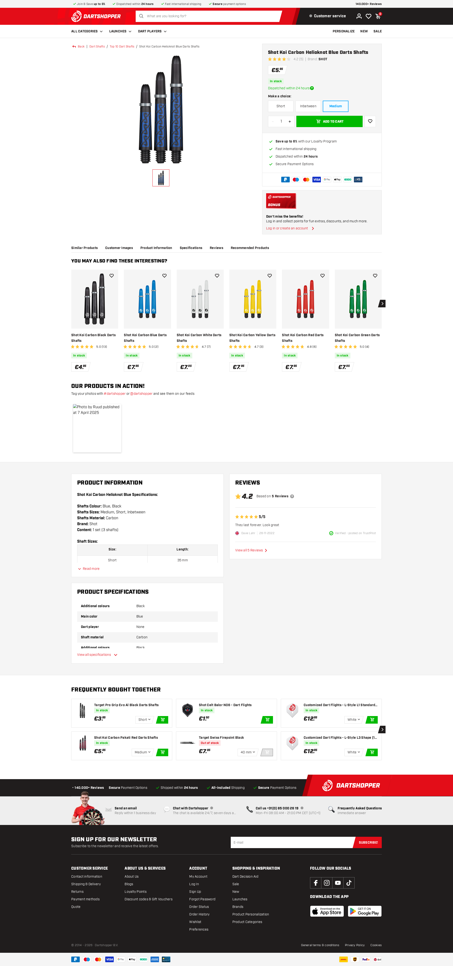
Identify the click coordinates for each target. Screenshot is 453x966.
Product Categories (247, 922)
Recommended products (250, 248)
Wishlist (195, 922)
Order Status (199, 907)
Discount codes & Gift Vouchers (148, 899)
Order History (199, 914)
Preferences (198, 929)
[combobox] (210, 16)
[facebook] (315, 883)
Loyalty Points (136, 892)
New (235, 892)
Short (281, 106)
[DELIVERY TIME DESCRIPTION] (312, 88)
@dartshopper (141, 394)
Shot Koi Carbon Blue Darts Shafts (145, 338)
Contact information (86, 877)
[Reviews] (292, 496)
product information (156, 248)
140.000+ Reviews (369, 4)
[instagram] (326, 883)
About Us (131, 877)
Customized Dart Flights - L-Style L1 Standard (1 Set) (339, 705)
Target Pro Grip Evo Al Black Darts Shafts (126, 705)
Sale (235, 884)
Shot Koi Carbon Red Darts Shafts (302, 338)
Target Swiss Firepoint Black (221, 738)
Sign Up (195, 892)
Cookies (376, 945)
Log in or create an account (287, 228)
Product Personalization (250, 914)
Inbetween (308, 106)
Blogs (129, 884)
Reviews (216, 248)
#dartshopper (115, 394)
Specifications (191, 248)
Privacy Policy (355, 945)
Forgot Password (202, 899)
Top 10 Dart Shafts (122, 46)
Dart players (150, 31)
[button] (97, 428)
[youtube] (338, 883)
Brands (237, 907)
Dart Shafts (97, 46)
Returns (77, 892)
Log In (194, 884)
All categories (84, 31)
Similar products (84, 248)
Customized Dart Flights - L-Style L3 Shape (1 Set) (341, 738)
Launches (118, 31)
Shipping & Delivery (86, 884)
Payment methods (85, 899)
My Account (198, 877)
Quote (75, 907)
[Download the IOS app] (327, 911)
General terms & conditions (320, 945)
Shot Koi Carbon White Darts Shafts (199, 338)
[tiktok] (349, 883)
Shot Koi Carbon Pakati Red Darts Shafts (126, 738)
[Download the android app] (365, 911)
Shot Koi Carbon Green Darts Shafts (357, 338)
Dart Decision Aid (245, 877)
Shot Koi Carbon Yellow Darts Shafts (252, 338)
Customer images (119, 248)
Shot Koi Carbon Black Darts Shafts (93, 338)
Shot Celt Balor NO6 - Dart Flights (225, 705)
